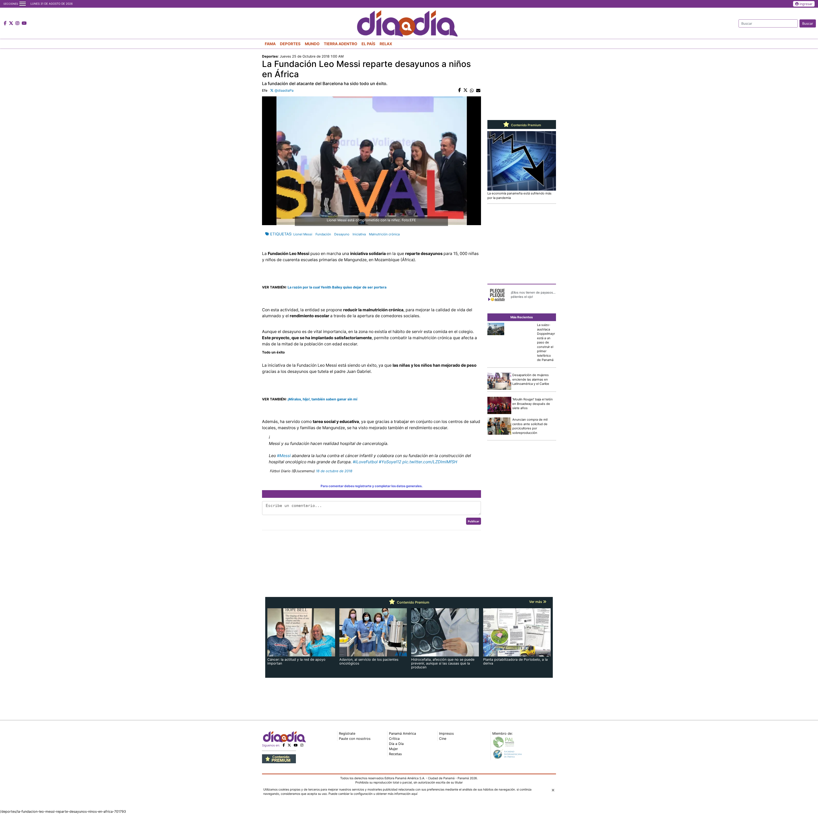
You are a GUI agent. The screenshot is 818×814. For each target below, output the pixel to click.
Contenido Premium (525, 125)
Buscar (807, 23)
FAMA (270, 44)
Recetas (395, 754)
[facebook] (284, 745)
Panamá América (402, 733)
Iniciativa (359, 234)
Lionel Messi (302, 234)
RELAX (386, 44)
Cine (442, 738)
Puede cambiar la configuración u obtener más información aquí (372, 793)
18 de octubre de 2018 (334, 471)
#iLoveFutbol (365, 461)
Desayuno (341, 234)
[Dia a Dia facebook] (6, 23)
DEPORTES (290, 44)
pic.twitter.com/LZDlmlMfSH (429, 461)
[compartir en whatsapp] (472, 90)
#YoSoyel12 (390, 461)
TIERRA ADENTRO (340, 44)
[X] (289, 745)
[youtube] (296, 745)
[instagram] (301, 745)
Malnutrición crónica (384, 234)
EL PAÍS (368, 44)
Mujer (393, 749)
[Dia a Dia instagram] (18, 23)
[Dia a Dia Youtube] (24, 23)
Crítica (394, 738)
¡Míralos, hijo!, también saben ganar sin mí (322, 399)
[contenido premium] (279, 758)
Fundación (323, 234)
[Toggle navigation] (22, 4)
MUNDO (312, 44)
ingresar (805, 4)
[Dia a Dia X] (11, 23)
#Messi (284, 455)
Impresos (446, 733)
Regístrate (347, 733)
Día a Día (396, 744)
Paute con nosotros (354, 738)
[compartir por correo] (478, 90)
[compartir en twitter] (465, 90)
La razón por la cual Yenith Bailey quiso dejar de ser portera (337, 287)
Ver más (536, 602)
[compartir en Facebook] (459, 90)
